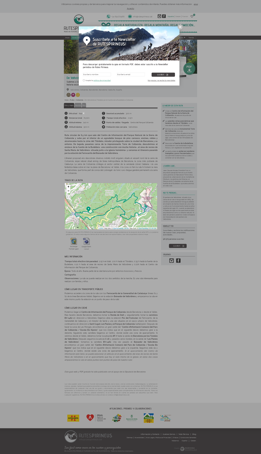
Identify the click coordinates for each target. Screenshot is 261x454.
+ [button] (68, 186)
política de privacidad (102, 80)
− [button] (68, 191)
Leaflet (101, 228)
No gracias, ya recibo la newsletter (161, 80)
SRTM (126, 228)
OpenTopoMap (143, 228)
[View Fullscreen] (68, 197)
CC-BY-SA (152, 228)
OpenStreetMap (118, 228)
